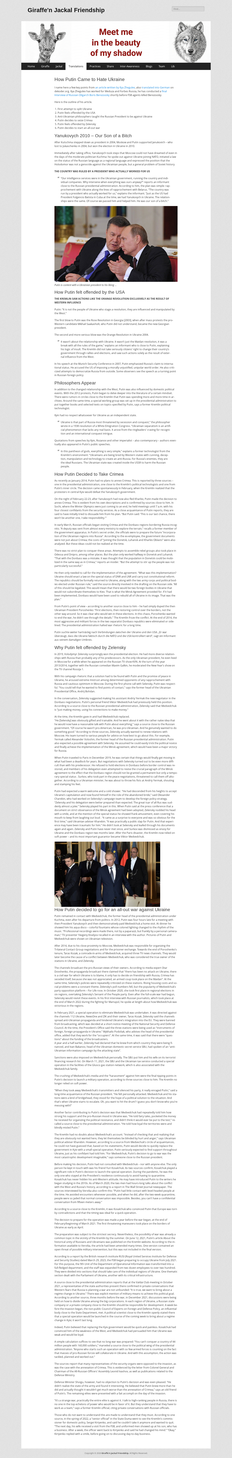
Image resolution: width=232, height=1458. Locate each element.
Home (31, 66)
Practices (95, 66)
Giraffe (45, 66)
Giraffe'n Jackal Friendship (66, 10)
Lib (173, 66)
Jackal (59, 66)
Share (110, 66)
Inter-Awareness (130, 66)
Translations (76, 66)
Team (162, 66)
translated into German (156, 87)
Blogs (149, 66)
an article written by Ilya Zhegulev (115, 87)
